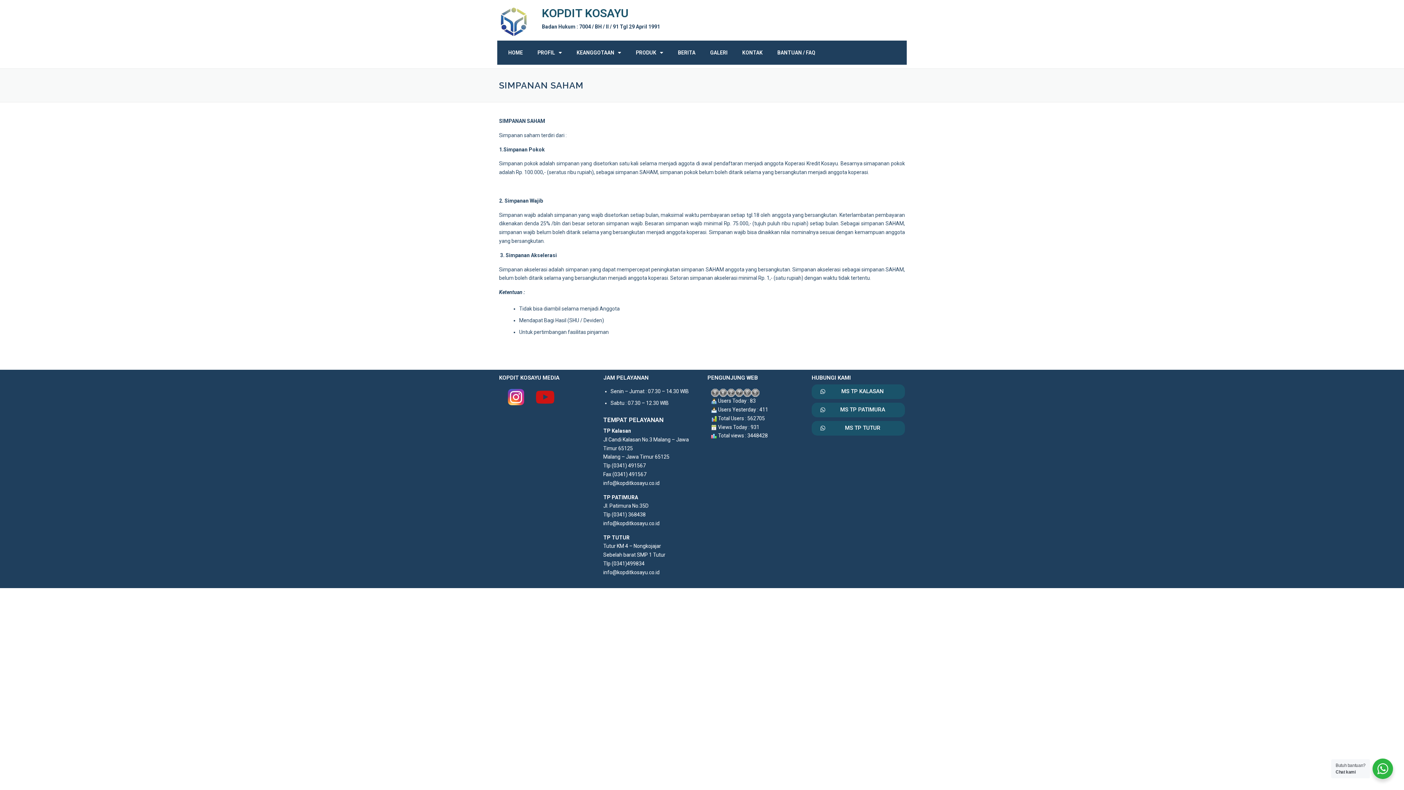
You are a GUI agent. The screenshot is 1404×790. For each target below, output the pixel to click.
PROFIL (546, 53)
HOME (515, 53)
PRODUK (646, 53)
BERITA (686, 53)
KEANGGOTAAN (595, 53)
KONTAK (752, 53)
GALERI (719, 53)
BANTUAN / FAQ (796, 53)
